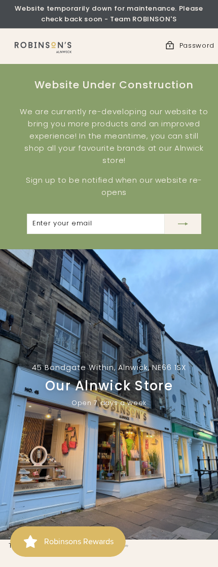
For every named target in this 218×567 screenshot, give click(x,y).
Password (196, 45)
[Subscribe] (183, 224)
